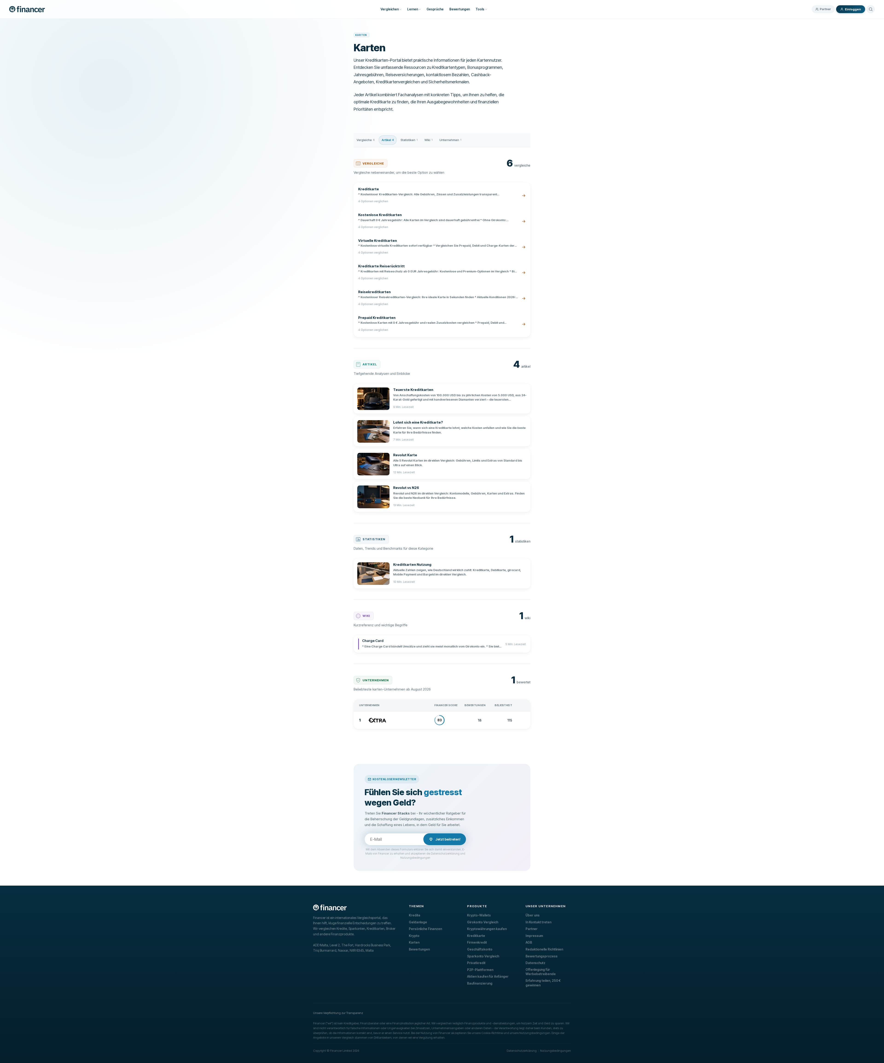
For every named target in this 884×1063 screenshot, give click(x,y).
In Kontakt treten (538, 922)
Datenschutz (535, 963)
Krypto (414, 936)
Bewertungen (419, 949)
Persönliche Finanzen (425, 929)
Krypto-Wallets (479, 915)
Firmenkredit (477, 942)
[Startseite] (27, 9)
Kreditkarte (476, 936)
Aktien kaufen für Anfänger (488, 976)
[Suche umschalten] (871, 9)
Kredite (414, 915)
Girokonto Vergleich (482, 922)
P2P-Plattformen (480, 970)
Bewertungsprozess (542, 956)
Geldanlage (418, 922)
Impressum (534, 936)
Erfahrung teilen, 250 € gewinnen (543, 983)
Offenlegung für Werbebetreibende (541, 972)
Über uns (533, 915)
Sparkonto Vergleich (483, 956)
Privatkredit (476, 963)
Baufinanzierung (479, 983)
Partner (825, 9)
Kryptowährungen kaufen (487, 929)
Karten (414, 942)
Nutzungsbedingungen (555, 1050)
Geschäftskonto (479, 949)
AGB (529, 942)
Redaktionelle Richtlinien (544, 949)
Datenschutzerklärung (522, 1050)
